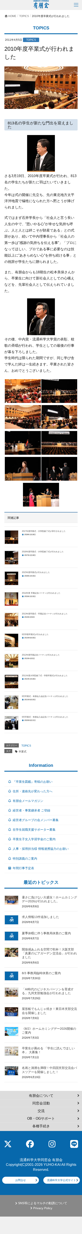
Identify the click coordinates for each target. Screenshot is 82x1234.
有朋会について (41, 1095)
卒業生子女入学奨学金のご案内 (34, 839)
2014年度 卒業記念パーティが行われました (41, 593)
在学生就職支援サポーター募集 (34, 829)
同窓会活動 (41, 1103)
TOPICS (26, 745)
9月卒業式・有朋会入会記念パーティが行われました (45, 696)
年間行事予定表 (23, 868)
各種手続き (41, 1126)
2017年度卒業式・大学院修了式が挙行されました (44, 531)
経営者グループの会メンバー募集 (36, 820)
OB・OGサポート (41, 1118)
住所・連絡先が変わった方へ (32, 791)
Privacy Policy (42, 1208)
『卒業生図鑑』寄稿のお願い (32, 781)
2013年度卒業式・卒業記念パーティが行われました (45, 614)
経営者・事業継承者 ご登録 (31, 810)
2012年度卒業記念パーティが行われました (41, 655)
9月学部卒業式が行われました (35, 634)
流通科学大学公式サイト (61, 1180)
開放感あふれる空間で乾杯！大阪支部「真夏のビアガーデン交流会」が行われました (49, 953)
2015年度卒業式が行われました (36, 572)
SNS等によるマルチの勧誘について (42, 1203)
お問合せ (20, 1180)
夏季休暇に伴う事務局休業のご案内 (46, 933)
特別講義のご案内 (25, 858)
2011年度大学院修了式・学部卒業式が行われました (45, 675)
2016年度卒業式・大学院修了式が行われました (43, 552)
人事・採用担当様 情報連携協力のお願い (41, 848)
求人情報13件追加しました (40, 917)
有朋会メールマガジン (28, 801)
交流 (41, 1111)
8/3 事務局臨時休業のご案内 (41, 973)
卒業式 (22, 751)
